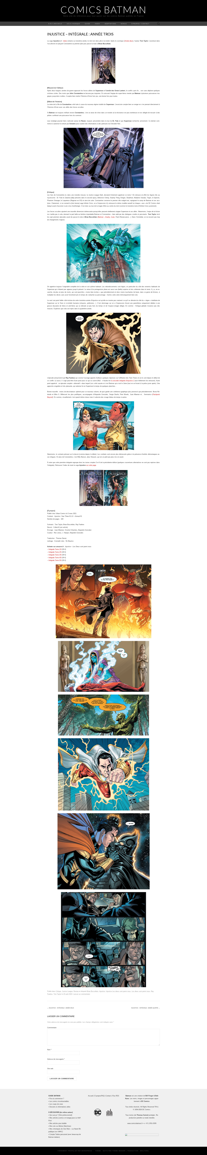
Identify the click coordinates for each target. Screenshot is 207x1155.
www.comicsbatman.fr (135, 1123)
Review (76, 991)
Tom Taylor (57, 994)
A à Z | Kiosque (73, 23)
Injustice (102, 991)
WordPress (86, 1151)
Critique (58, 991)
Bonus (124, 23)
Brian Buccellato (92, 991)
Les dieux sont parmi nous (141, 991)
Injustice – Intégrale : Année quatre (145, 1008)
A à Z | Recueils (55, 23)
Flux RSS (115, 1096)
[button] (142, 1135)
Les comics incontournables (59, 1101)
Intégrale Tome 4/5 (55, 557)
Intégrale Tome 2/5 (55, 552)
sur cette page (91, 465)
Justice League (67, 991)
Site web (50, 1068)
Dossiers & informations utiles (59, 1107)
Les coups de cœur (56, 1104)
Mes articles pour (57, 1123)
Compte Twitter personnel (58, 1134)
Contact (108, 1096)
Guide (87, 23)
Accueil (90, 1096)
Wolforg (144, 1151)
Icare (113, 217)
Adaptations (110, 23)
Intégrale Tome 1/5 (55, 549)
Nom (49, 1050)
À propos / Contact (140, 23)
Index (97, 23)
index (65, 41)
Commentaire (51, 1028)
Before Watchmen (65, 1126)
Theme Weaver (118, 1151)
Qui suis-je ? (53, 1115)
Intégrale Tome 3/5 (55, 555)
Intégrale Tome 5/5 (55, 560)
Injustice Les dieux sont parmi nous (118, 991)
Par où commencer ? (56, 1098)
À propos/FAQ (99, 1096)
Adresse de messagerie (56, 1059)
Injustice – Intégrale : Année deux (60, 1008)
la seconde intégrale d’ (122, 381)
